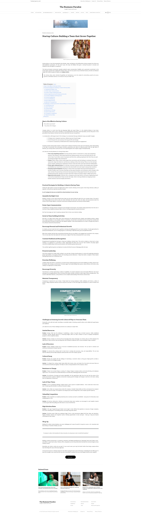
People (77, 12)
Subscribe (70, 457)
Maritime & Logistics (95, 12)
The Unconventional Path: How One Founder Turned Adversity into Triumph (48, 488)
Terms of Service (107, 1)
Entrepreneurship (47, 12)
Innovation (58, 12)
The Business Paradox (70, 7)
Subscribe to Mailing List (85, 1)
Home (32, 12)
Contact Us (94, 1)
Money (72, 12)
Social (82, 12)
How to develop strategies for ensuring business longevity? (70, 488)
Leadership (65, 12)
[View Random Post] (106, 12)
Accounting (38, 12)
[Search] (110, 12)
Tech (87, 12)
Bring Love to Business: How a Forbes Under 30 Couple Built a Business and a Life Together (92, 488)
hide (54, 84)
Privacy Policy (100, 1)
